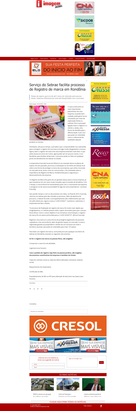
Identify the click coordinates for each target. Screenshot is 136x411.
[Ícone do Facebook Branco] (101, 406)
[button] (68, 374)
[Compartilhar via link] (38, 289)
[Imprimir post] (41, 289)
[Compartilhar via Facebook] (30, 289)
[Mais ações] (87, 80)
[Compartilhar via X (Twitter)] (34, 289)
